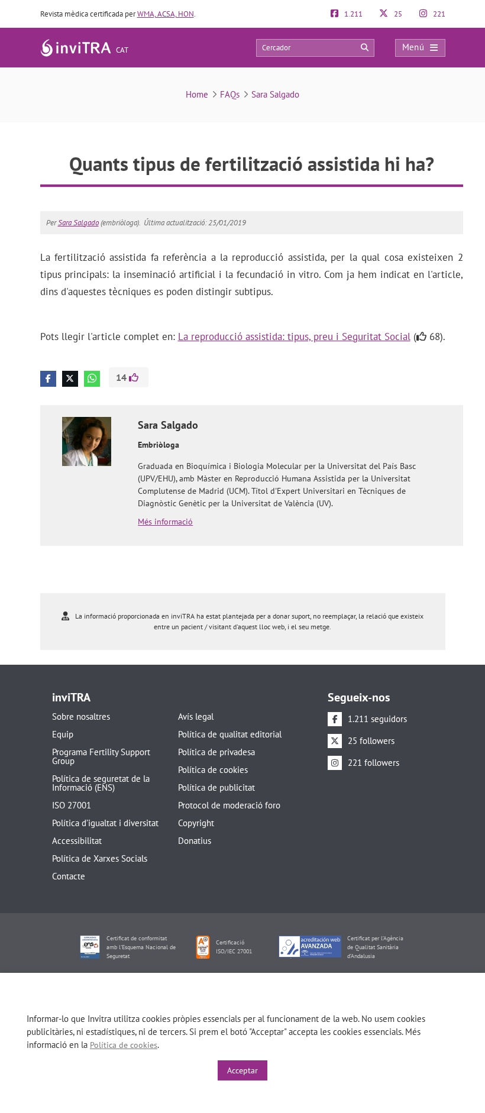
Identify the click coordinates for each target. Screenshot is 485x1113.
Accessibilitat (77, 840)
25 (397, 14)
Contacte (68, 876)
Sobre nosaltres (81, 716)
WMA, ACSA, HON (165, 14)
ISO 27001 (71, 805)
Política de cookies (213, 769)
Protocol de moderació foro (229, 805)
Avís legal (196, 716)
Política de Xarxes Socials (99, 858)
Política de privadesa (216, 752)
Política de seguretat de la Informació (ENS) (101, 783)
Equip (62, 734)
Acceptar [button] (242, 1070)
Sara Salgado (275, 94)
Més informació (165, 521)
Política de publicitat (216, 787)
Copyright (196, 822)
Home (197, 94)
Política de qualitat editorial (230, 734)
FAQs (230, 94)
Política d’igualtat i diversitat (105, 822)
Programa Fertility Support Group (101, 756)
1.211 (352, 14)
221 (438, 14)
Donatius (194, 840)
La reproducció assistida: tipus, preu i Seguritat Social (294, 336)
